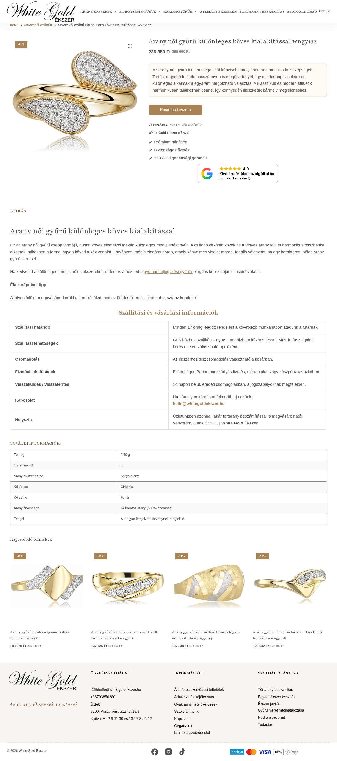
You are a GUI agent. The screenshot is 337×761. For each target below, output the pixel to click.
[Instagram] (168, 751)
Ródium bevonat (271, 717)
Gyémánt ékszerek (218, 11)
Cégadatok (183, 726)
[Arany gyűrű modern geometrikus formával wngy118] (47, 587)
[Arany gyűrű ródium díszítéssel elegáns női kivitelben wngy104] (209, 587)
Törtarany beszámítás (262, 11)
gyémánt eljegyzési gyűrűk (168, 271)
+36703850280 (103, 697)
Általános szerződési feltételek (199, 690)
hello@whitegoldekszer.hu (199, 403)
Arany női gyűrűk (185, 125)
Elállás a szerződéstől (192, 732)
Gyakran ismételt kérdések (195, 704)
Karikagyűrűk (177, 11)
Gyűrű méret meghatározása (281, 710)
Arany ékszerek (96, 11)
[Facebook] (154, 751)
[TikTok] (182, 751)
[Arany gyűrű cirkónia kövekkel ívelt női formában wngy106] (290, 587)
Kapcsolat (182, 719)
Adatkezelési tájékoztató (194, 697)
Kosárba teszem (175, 109)
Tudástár (265, 725)
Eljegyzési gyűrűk (137, 11)
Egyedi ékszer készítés (276, 697)
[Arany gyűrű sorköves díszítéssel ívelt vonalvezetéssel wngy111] (128, 587)
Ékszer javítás (269, 704)
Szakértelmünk (186, 711)
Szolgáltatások (303, 11)
